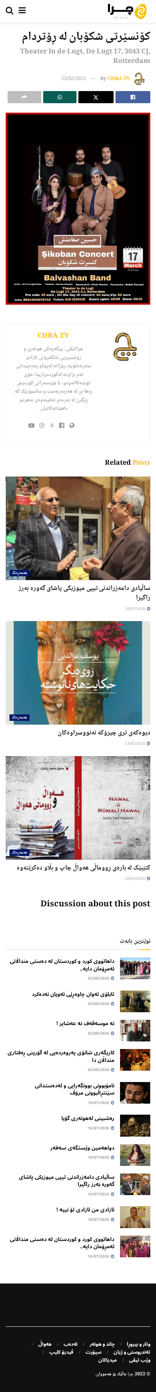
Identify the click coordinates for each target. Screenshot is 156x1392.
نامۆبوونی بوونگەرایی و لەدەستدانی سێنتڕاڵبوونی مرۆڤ (74, 1089)
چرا (131, 1374)
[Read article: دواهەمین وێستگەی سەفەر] (135, 1155)
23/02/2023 (73, 79)
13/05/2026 (135, 744)
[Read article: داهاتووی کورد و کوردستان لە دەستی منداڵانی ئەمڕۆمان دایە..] (135, 968)
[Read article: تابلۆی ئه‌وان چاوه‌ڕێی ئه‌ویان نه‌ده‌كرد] (135, 1001)
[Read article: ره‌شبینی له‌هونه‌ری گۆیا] (135, 1125)
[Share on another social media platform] (24, 97)
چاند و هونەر (102, 1344)
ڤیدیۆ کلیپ (61, 1352)
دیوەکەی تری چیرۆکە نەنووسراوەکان (104, 733)
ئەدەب (71, 1344)
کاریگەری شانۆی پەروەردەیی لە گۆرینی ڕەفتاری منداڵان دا (61, 1056)
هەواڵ (44, 1344)
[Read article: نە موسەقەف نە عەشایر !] (135, 1030)
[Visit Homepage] (127, 11)
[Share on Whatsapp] (60, 97)
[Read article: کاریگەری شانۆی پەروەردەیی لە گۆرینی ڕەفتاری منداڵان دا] (135, 1060)
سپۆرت (93, 1352)
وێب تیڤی (139, 1360)
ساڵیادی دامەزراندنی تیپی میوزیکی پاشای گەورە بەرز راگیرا (84, 593)
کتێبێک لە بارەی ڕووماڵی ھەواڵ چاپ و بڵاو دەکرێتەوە (83, 868)
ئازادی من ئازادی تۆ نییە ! (85, 1209)
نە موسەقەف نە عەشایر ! (85, 1023)
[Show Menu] (22, 11)
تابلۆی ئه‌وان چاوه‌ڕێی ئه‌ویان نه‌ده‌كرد (73, 994)
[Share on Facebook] (133, 97)
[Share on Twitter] (96, 97)
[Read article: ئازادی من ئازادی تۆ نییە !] (135, 1217)
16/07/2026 (135, 609)
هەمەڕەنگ (19, 573)
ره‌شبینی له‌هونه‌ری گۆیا (87, 1118)
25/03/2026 (135, 879)
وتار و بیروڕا (138, 1344)
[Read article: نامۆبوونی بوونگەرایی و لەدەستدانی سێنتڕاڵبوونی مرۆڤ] (135, 1093)
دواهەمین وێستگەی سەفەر (82, 1147)
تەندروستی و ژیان (132, 1352)
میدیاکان (107, 1360)
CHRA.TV (119, 79)
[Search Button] (9, 11)
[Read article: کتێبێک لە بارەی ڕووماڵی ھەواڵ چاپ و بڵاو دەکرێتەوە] (78, 808)
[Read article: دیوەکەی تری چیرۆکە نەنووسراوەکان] (78, 673)
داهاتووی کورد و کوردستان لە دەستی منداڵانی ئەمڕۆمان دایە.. (62, 965)
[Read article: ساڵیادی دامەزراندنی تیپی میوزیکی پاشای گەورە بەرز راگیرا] (78, 528)
